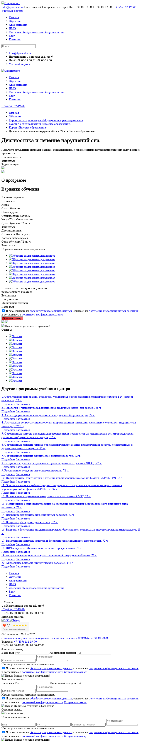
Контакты (15, 39)
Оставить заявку (12, 318)
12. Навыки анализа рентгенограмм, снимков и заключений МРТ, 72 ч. (46, 496)
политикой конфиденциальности (42, 314)
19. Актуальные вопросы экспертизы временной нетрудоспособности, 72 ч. (49, 555)
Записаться (23, 404)
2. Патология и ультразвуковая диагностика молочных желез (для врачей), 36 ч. (51, 407)
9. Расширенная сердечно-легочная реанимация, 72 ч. (35, 470)
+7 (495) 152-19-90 (124, 7)
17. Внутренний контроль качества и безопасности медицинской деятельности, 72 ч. (54, 540)
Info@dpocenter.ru (12, 7)
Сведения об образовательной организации (36, 32)
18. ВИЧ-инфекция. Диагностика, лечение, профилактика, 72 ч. (41, 548)
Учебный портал (12, 10)
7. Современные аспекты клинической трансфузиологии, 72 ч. (41, 455)
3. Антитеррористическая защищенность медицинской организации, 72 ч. (48, 415)
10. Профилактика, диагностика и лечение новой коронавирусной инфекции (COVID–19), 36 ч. (62, 478)
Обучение (15, 21)
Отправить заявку (75, 672)
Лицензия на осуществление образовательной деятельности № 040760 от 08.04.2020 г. (55, 638)
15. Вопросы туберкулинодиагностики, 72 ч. (29, 522)
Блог (12, 35)
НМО (12, 28)
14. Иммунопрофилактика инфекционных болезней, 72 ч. (38, 515)
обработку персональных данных (51, 311)
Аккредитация (18, 24)
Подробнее (8, 404)
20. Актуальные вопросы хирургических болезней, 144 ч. (37, 562)
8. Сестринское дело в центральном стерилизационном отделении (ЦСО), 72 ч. (51, 463)
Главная (14, 17)
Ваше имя (7, 306)
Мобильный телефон (14, 303)
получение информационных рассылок (113, 311)
